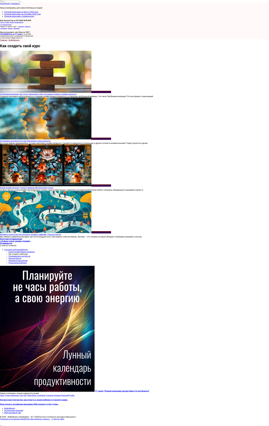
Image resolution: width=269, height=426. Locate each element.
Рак (21, 395)
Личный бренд (14, 258)
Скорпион (41, 395)
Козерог (57, 395)
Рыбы (72, 395)
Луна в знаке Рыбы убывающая (11, 22)
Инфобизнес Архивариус (10, 3)
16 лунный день (6, 25)
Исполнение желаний (13, 410)
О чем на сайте (57, 419)
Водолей (65, 395)
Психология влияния (17, 263)
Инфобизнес (9, 408)
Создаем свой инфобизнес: (16, 250)
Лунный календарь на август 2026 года (21, 12)
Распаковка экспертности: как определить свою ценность (25, 141)
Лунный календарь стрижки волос (19, 16)
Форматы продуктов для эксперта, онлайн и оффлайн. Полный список (30, 234)
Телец (7, 395)
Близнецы (15, 395)
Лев (25, 395)
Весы (34, 395)
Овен (2, 395)
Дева (29, 395)
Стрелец (49, 395)
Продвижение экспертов (19, 256)
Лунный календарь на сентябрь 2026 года (22, 14)
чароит (10, 28)
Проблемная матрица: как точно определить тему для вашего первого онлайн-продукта (38, 94)
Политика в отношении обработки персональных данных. (25, 419)
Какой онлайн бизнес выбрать (21, 252)
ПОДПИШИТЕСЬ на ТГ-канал (11, 34)
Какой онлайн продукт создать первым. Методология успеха (26, 188)
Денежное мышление (18, 261)
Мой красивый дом (12, 413)
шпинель (16, 28)
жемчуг (27, 26)
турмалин (3, 28)
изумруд (21, 26)
